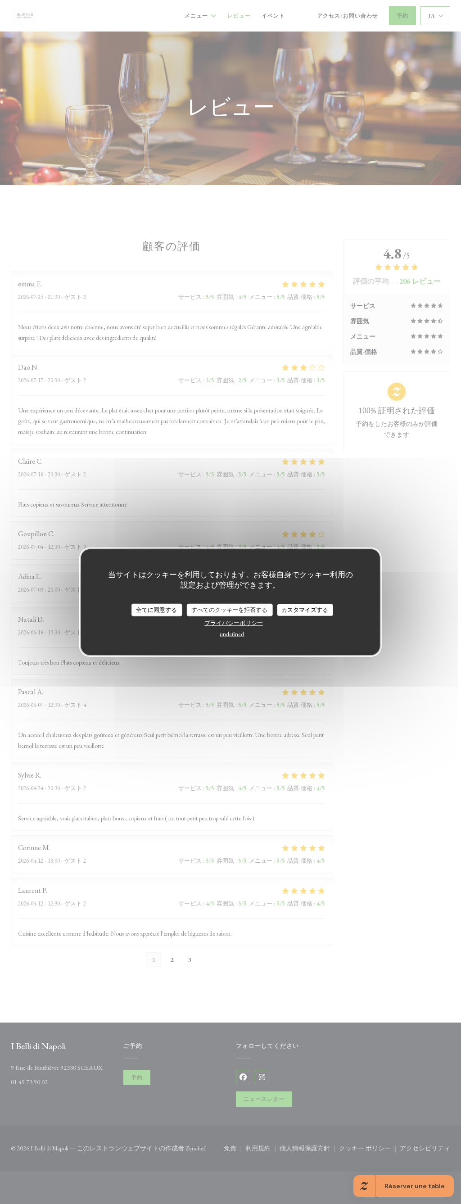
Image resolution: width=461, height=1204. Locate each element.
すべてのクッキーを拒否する (229, 610)
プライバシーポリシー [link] (233, 622)
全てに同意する (156, 610)
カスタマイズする (304, 610)
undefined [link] (232, 634)
